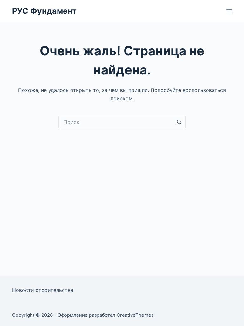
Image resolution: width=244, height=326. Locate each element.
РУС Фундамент (44, 11)
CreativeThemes (135, 315)
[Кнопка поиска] (179, 122)
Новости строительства (42, 290)
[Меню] (229, 11)
